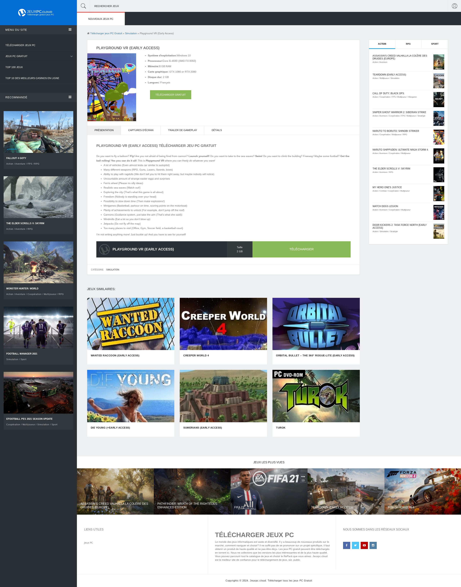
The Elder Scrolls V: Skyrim (25, 223)
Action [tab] (382, 44)
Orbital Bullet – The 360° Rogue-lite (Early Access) (315, 355)
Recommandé (16, 97)
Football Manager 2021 (21, 353)
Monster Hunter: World (22, 288)
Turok (281, 427)
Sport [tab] (434, 44)
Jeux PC (88, 542)
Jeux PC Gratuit (16, 56)
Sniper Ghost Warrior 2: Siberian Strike (399, 112)
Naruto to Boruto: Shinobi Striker (396, 131)
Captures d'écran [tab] (140, 130)
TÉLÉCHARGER (301, 249)
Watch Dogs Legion (385, 206)
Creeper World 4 (196, 355)
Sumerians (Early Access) (202, 427)
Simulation (112, 269)
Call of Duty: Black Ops (388, 93)
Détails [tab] (217, 130)
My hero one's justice (387, 187)
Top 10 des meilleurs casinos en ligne (32, 78)
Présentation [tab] (104, 130)
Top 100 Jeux (14, 67)
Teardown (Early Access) (389, 74)
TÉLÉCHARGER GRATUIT (170, 94)
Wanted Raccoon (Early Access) (115, 355)
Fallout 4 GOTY (16, 158)
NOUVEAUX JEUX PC (100, 18)
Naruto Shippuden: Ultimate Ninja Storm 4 (400, 149)
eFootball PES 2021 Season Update (29, 419)
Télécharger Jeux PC (20, 45)
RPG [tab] (408, 44)
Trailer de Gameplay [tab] (182, 130)
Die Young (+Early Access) (110, 427)
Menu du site (16, 29)
